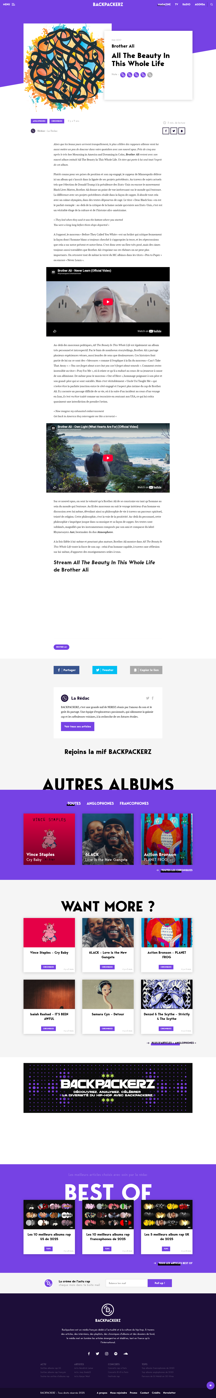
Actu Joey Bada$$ (82, 1372)
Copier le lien (149, 670)
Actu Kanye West (82, 1376)
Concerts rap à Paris (117, 1368)
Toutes (74, 803)
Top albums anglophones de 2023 (158, 1372)
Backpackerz (108, 4)
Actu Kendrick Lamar (83, 1368)
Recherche (211, 4)
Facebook (152, 698)
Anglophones (100, 803)
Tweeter (107, 670)
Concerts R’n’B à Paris (118, 1372)
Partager (69, 670)
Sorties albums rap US (50, 1368)
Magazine (164, 4)
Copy (182, 131)
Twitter (174, 131)
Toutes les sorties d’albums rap (54, 1376)
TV (176, 4)
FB (166, 131)
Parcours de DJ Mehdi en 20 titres (158, 1376)
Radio (186, 4)
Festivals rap (114, 1376)
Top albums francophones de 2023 (158, 1368)
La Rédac (47, 131)
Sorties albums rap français (53, 1372)
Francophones (134, 803)
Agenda (200, 4)
